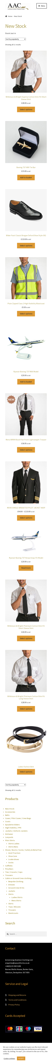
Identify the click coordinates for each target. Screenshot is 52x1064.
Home (10, 16)
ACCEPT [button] (21, 1058)
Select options (26, 109)
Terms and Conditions (17, 1000)
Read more (26, 568)
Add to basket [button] (26, 177)
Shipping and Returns (17, 995)
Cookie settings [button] (9, 1058)
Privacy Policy (14, 1004)
